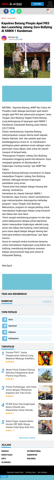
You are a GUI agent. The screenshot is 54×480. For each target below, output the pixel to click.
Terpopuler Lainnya (27, 438)
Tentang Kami (30, 472)
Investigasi (6, 455)
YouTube (37, 4)
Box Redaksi (42, 472)
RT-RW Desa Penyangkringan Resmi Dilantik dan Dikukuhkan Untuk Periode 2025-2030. (20, 407)
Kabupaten (13, 338)
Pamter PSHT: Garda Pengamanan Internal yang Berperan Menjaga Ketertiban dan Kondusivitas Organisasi (20, 355)
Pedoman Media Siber (15, 472)
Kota (10, 319)
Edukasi (12, 332)
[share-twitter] (12, 11)
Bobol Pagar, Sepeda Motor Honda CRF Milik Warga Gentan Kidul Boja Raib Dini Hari (20, 424)
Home (3, 18)
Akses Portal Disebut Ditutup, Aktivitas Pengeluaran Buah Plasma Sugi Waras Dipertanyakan (20, 372)
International (34, 451)
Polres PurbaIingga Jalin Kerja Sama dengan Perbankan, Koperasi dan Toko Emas (21, 390)
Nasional (12, 326)
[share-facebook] (6, 11)
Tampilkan (46, 302)
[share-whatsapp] (19, 11)
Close (4, 476)
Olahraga (6, 462)
